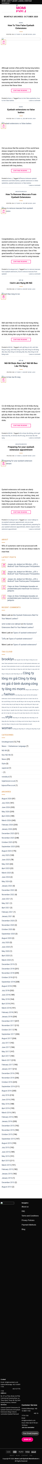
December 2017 (8, 1021)
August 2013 (7, 1187)
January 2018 (7, 1017)
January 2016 (7, 1121)
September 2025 (8, 846)
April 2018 (6, 1004)
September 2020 (8, 934)
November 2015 (8, 1130)
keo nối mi (35, 698)
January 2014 (7, 1178)
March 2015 (6, 1165)
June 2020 (6, 947)
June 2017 (6, 1047)
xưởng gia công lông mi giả (33, 729)
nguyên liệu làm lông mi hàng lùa (20, 710)
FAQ (31, 1455)
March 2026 (6, 820)
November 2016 (8, 1078)
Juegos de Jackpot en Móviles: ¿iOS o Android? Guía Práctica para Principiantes (24, 565)
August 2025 (7, 851)
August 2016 (7, 1091)
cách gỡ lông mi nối (25, 347)
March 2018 (6, 1008)
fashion (9, 694)
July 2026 (5, 803)
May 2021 (6, 903)
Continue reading (21, 90)
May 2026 (6, 812)
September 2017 (8, 1034)
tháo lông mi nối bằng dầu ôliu (17, 352)
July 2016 (5, 1095)
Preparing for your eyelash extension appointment (21, 448)
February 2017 (7, 1065)
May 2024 (6, 881)
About (12, 1455)
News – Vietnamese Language (14, 746)
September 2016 (8, 1086)
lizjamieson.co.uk (8, 781)
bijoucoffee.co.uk (8, 785)
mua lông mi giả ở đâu (28, 707)
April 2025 (6, 868)
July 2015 (5, 1147)
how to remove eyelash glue (15, 698)
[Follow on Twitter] (11, 1375)
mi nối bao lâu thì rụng (18, 435)
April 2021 (6, 908)
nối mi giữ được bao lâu (23, 713)
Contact (24, 1455)
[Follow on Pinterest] (15, 1375)
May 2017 (6, 1051)
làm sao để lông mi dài (8, 701)
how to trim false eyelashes (27, 98)
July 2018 (5, 990)
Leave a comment (34, 100)
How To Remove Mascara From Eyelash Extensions (21, 195)
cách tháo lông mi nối (17, 349)
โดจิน (4, 639)
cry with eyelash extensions (27, 666)
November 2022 (8, 894)
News (21, 23)
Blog (18, 1455)
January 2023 (7, 886)
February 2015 (7, 1169)
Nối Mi (21, 280)
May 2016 (6, 1104)
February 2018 (7, 1012)
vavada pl (5, 777)
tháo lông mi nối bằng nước (16, 721)
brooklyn (8, 659)
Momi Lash (32, 34)
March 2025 (6, 873)
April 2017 (6, 1056)
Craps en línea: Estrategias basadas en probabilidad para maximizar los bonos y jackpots (23, 588)
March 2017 (6, 1060)
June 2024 (6, 877)
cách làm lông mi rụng (28, 669)
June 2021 (6, 899)
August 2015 (7, 1143)
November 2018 (8, 973)
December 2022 (8, 890)
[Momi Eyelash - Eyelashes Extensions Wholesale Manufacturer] (21, 8)
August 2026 (7, 799)
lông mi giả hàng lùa (14, 704)
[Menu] (3, 8)
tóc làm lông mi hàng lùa (31, 721)
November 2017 (8, 1025)
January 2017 (7, 1069)
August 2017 (7, 1038)
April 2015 (6, 1161)
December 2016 (8, 1073)
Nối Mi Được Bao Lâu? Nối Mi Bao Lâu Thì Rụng (21, 364)
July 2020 (5, 942)
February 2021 (7, 912)
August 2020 (7, 938)
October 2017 (7, 1030)
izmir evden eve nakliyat (11, 624)
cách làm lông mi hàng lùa (15, 669)
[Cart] (39, 8)
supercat (5, 768)
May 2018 (6, 999)
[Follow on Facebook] (2, 1375)
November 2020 (8, 925)
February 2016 (7, 1117)
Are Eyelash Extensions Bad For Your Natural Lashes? (20, 617)
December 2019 (8, 964)
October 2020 (7, 929)
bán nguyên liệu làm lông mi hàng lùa (24, 660)
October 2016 (7, 1082)
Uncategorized (21, 191)
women (7, 728)
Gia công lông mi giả (20, 695)
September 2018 (8, 982)
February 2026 (7, 825)
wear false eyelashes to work (24, 724)
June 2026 (6, 807)
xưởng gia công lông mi (19, 729)
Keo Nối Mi (6, 755)
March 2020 (6, 960)
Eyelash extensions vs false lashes (21, 111)
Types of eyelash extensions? (25, 633)
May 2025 (6, 864)
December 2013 (8, 1182)
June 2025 (6, 860)
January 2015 (7, 1174)
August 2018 (7, 986)
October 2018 (7, 977)
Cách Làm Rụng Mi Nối (21, 283)
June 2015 (6, 1152)
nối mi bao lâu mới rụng (10, 713)
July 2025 (5, 855)
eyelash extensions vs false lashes (20, 183)
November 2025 (8, 838)
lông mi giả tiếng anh (26, 704)
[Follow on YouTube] (19, 1375)
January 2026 (7, 829)
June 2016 (6, 1100)
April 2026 (6, 816)
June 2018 (6, 995)
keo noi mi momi (27, 698)
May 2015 (6, 1156)
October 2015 (7, 1134)
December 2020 (8, 921)
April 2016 (6, 1108)
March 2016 (6, 1113)
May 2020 (6, 951)
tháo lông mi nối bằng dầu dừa (21, 717)
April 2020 (6, 956)
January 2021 (7, 916)
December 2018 (8, 969)
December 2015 (8, 1126)
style (8, 717)
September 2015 (8, 1139)
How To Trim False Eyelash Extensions (21, 26)
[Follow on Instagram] (7, 1375)
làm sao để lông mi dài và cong (22, 701)
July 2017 (5, 1043)
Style (4, 764)
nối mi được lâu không (26, 433)
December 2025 (8, 833)
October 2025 (7, 842)
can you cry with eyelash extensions (27, 663)
